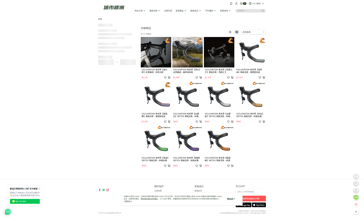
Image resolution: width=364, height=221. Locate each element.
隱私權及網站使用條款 (149, 199)
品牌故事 (158, 191)
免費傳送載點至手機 (250, 199)
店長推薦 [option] (246, 32)
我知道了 (231, 199)
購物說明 (198, 191)
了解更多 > (128, 201)
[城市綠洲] (114, 7)
